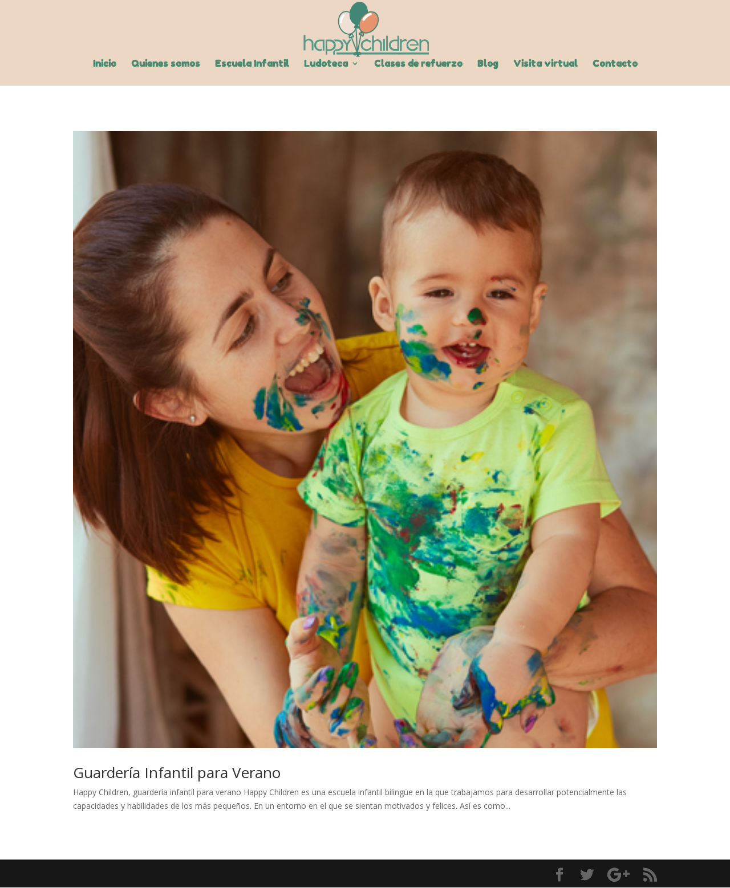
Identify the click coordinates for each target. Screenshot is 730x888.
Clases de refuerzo (418, 64)
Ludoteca (326, 64)
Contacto (615, 64)
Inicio (104, 64)
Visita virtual (545, 64)
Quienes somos (165, 64)
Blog (487, 64)
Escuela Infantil (252, 64)
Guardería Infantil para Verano (177, 772)
